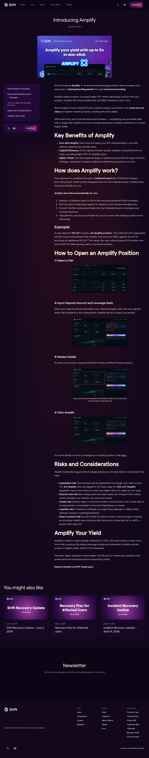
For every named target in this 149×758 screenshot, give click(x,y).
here (123, 455)
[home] (10, 5)
